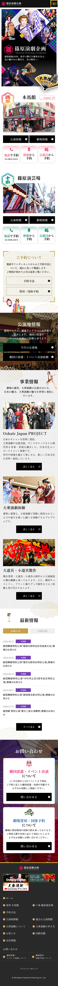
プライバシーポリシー (29, 969)
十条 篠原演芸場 (44, 905)
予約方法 (11, 912)
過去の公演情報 (44, 919)
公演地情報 (12, 919)
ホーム (9, 898)
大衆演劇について (15, 926)
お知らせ (11, 933)
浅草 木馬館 (12, 905)
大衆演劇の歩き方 (45, 926)
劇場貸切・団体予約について (43, 956)
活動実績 (42, 631)
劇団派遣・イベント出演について (16, 956)
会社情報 (11, 940)
